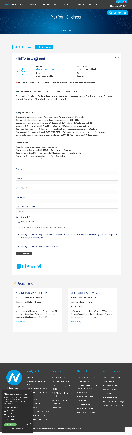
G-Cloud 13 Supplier (86, 412)
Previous (14, 283)
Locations (56, 407)
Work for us (92, 4)
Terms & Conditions (86, 377)
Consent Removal (85, 396)
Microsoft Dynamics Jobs (38, 411)
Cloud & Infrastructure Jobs (37, 394)
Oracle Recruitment (86, 408)
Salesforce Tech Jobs (36, 415)
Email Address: (21, 188)
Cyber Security (109, 381)
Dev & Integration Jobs (37, 388)
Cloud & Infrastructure (45, 69)
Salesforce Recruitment (113, 405)
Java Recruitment (110, 389)
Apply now (46, 47)
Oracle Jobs (32, 407)
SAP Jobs (30, 377)
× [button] (31, 391)
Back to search (25, 47)
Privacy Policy (83, 381)
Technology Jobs (34, 403)
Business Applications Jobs (36, 383)
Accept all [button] (10, 424)
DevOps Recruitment (112, 377)
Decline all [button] (24, 424)
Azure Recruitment (111, 397)
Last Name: (20, 178)
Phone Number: (21, 197)
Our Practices (45, 4)
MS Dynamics (108, 393)
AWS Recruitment (110, 385)
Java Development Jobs (37, 419)
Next (37, 283)
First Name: (20, 169)
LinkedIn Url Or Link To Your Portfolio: (28, 206)
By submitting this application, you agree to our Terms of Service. (39, 246)
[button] (121, 1)
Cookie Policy (83, 392)
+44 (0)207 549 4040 (60, 377)
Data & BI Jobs (33, 399)
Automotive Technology (113, 401)
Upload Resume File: (22, 217)
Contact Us (80, 4)
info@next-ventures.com (63, 381)
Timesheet (82, 400)
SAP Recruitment (84, 404)
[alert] (17, 411)
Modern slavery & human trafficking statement (88, 387)
